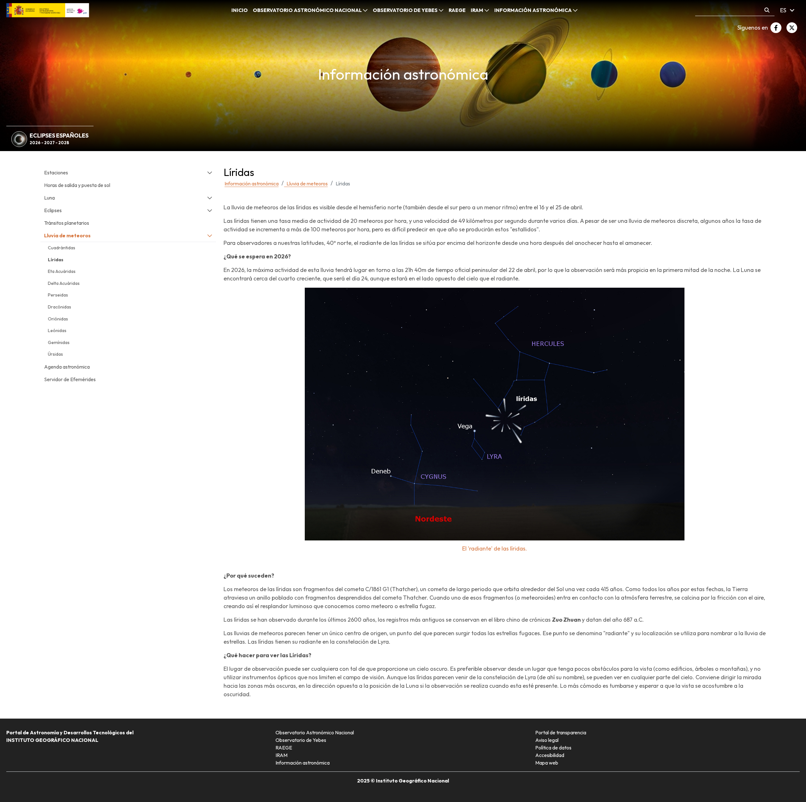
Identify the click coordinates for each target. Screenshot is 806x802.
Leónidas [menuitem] (57, 330)
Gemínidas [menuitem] (59, 342)
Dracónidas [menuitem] (59, 307)
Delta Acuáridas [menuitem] (64, 283)
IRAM (281, 755)
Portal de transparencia (560, 732)
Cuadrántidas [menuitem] (61, 248)
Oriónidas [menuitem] (58, 319)
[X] (792, 27)
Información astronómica (302, 763)
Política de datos (553, 747)
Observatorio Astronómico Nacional (314, 732)
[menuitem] (239, 10)
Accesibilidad (549, 755)
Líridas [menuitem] (55, 260)
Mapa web (546, 763)
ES (783, 10)
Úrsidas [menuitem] (55, 354)
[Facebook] (776, 27)
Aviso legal (547, 740)
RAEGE (283, 747)
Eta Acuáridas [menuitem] (62, 271)
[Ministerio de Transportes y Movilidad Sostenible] (47, 9)
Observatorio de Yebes (300, 740)
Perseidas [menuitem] (58, 295)
